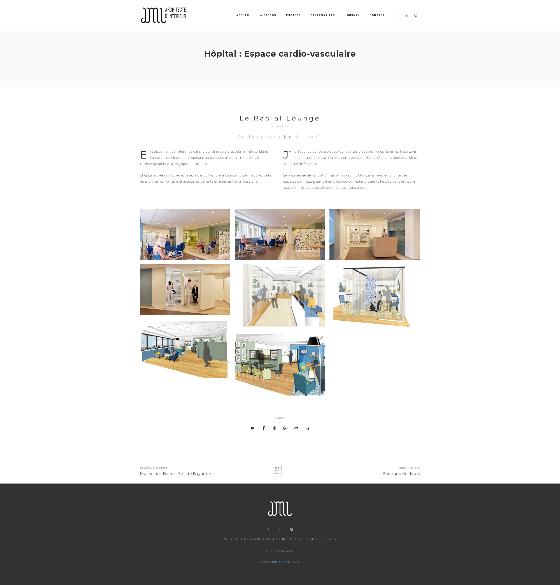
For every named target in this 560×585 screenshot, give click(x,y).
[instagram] (415, 15)
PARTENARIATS (323, 15)
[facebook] (398, 15)
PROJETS (293, 15)
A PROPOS (268, 15)
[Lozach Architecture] (163, 15)
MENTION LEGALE (280, 551)
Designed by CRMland (280, 562)
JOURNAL (352, 15)
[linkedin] (407, 15)
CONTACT (377, 15)
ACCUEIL (243, 15)
